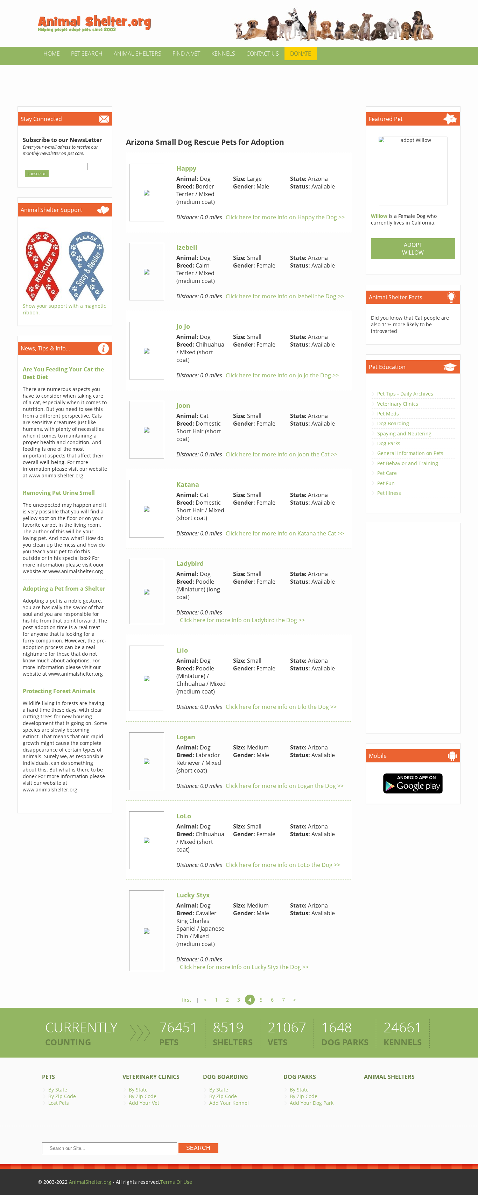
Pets (48, 1077)
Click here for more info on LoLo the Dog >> (283, 865)
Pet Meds (388, 413)
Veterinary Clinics (397, 403)
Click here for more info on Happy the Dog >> (285, 217)
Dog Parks (388, 443)
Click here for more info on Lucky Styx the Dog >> (244, 967)
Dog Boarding (393, 423)
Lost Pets (58, 1103)
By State (57, 1089)
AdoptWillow (413, 248)
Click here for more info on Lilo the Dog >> (281, 707)
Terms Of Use (176, 1182)
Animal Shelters (137, 53)
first (186, 999)
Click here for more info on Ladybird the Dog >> (242, 620)
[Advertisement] (239, 81)
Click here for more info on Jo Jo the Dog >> (282, 375)
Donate (300, 53)
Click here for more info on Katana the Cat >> (285, 533)
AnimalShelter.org (90, 1182)
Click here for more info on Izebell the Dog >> (285, 296)
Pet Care (387, 473)
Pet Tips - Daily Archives (405, 393)
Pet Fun (386, 483)
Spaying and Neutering (404, 433)
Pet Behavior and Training (407, 463)
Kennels (223, 53)
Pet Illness (389, 493)
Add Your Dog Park (311, 1103)
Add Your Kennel (229, 1103)
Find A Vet (186, 53)
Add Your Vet (144, 1103)
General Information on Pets (410, 453)
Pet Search (87, 53)
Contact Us (262, 53)
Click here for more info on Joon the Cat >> (281, 454)
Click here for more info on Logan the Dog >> (285, 786)
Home (51, 53)
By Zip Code (62, 1096)
